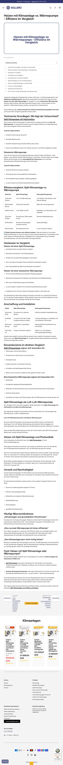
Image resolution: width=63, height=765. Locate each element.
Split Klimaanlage (11, 563)
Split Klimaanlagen (12, 348)
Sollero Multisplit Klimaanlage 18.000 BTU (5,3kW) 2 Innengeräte (38, 644)
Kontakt (6, 683)
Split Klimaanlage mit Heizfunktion (19, 119)
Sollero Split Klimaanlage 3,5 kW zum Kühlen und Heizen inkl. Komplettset (10, 645)
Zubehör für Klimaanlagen (39, 697)
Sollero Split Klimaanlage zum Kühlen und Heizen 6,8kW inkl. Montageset (53, 645)
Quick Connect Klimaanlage (40, 690)
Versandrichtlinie (8, 714)
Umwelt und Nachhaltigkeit (14, 86)
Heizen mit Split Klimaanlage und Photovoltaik (19, 83)
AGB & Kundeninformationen (12, 709)
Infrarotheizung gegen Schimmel (41, 694)
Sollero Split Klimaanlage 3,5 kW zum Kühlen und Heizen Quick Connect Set (24, 646)
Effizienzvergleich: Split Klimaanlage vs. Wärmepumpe (21, 70)
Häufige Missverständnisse (14, 88)
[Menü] (60, 749)
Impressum (7, 718)
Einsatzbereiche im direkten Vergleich (17, 78)
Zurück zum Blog (31, 603)
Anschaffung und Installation (14, 75)
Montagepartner (8, 685)
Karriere (6, 687)
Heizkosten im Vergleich (13, 72)
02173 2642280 (8, 731)
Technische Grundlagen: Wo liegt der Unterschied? (20, 67)
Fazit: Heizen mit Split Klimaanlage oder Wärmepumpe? (21, 91)
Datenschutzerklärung (10, 716)
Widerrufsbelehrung (9, 711)
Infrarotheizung (36, 692)
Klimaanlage (35, 683)
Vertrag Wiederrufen (12, 721)
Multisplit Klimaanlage (38, 685)
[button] (3, 8)
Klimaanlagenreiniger (38, 699)
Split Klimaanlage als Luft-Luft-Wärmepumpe (19, 80)
